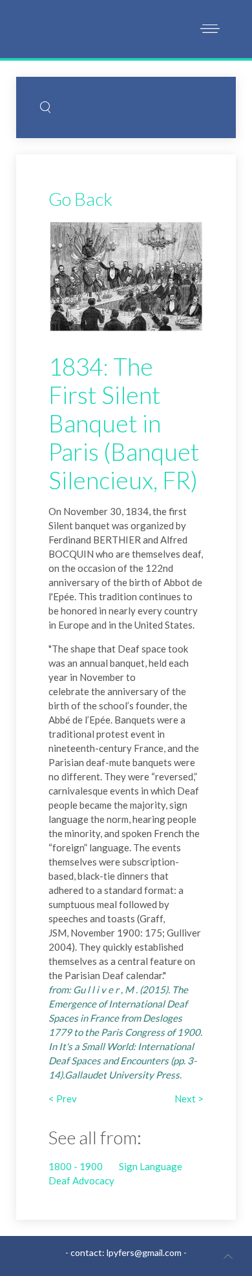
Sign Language (150, 1166)
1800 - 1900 (75, 1166)
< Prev (62, 1098)
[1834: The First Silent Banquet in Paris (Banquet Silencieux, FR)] (126, 275)
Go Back (80, 199)
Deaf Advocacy (81, 1180)
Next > (189, 1098)
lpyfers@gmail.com (144, 1252)
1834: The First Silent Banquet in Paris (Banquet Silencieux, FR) (124, 423)
